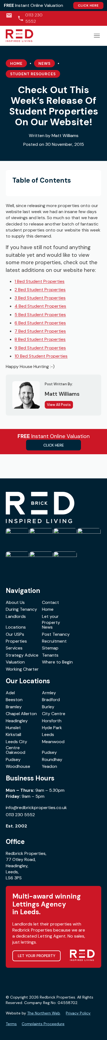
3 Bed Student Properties (40, 298)
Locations (16, 627)
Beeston (14, 699)
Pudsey (49, 752)
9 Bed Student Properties (40, 348)
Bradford (51, 699)
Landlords (16, 616)
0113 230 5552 (20, 815)
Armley (49, 693)
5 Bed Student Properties (40, 314)
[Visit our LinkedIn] (99, 18)
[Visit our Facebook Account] (82, 18)
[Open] (96, 35)
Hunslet (13, 727)
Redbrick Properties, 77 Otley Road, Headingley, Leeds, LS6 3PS (26, 866)
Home (16, 63)
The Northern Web (43, 1013)
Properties (16, 641)
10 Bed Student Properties (41, 356)
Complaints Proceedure (43, 1023)
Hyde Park (52, 727)
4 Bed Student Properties (40, 306)
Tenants (50, 655)
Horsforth (51, 721)
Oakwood (15, 752)
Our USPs (15, 634)
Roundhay (52, 759)
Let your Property (51, 619)
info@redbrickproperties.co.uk (36, 807)
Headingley (17, 721)
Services (14, 648)
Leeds (48, 734)
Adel (10, 693)
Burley (48, 707)
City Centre (53, 713)
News (44, 63)
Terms (11, 1023)
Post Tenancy (56, 634)
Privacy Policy (78, 1013)
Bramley (14, 707)
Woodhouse (18, 766)
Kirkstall (13, 734)
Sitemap (50, 648)
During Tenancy (21, 609)
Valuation (15, 662)
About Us (15, 602)
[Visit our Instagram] (91, 18)
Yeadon (49, 766)
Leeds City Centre (16, 745)
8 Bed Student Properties (40, 339)
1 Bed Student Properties (39, 281)
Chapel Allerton (21, 713)
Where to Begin (57, 662)
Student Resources (33, 73)
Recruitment (54, 641)
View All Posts (59, 404)
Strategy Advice (22, 655)
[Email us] (9, 15)
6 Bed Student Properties (40, 323)
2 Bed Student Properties (40, 289)
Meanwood (53, 742)
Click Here (88, 5)
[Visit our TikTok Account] (74, 18)
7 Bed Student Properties (40, 331)
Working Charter (22, 669)
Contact (50, 602)
